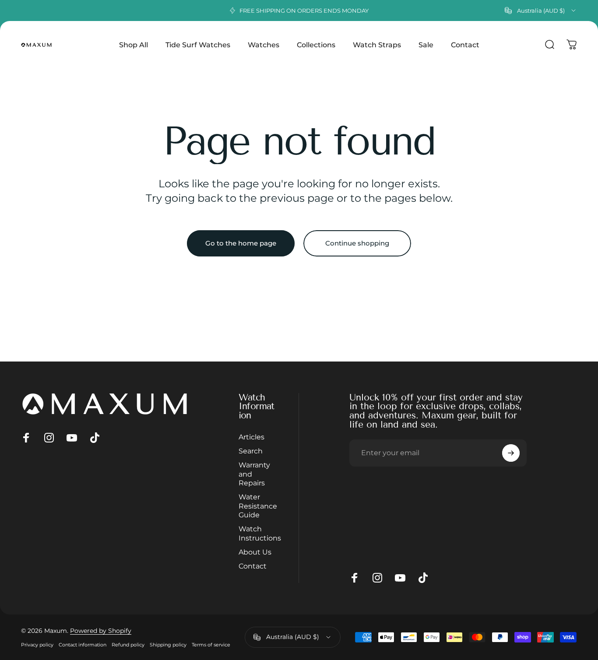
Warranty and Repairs (254, 473)
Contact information (82, 645)
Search (251, 450)
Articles (251, 436)
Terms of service (211, 645)
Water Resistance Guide (258, 505)
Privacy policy (37, 645)
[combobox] (541, 10)
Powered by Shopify (100, 631)
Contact (253, 566)
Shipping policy (168, 645)
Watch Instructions (260, 533)
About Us (255, 552)
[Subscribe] (511, 453)
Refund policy (128, 645)
